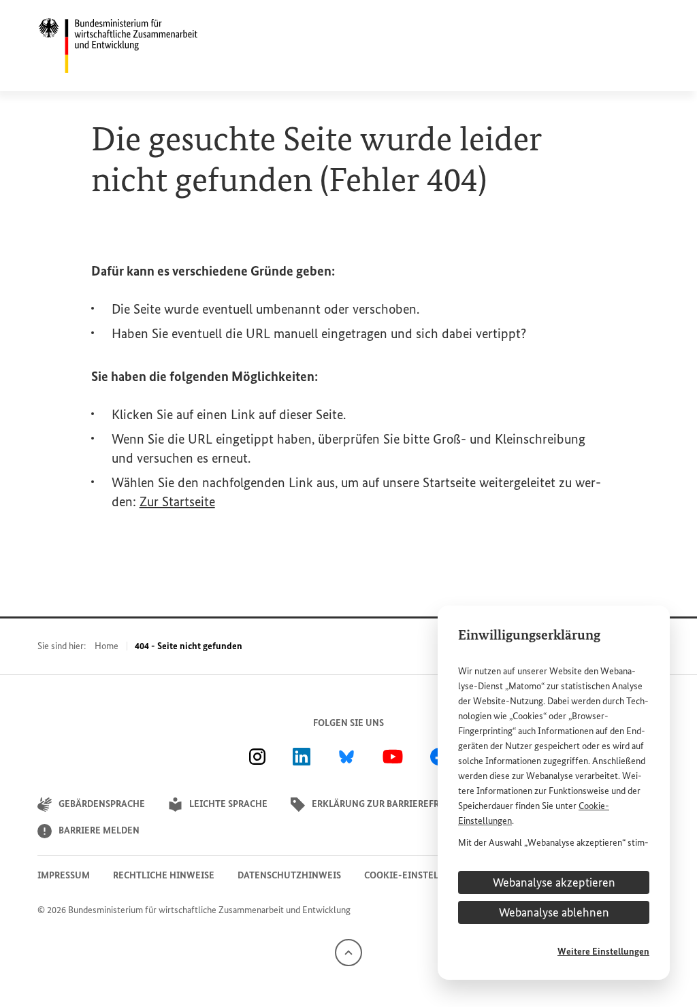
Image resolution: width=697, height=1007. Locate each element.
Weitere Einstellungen (603, 951)
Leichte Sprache (228, 804)
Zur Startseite (177, 501)
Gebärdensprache (102, 804)
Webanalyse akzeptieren (554, 882)
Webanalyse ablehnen (554, 912)
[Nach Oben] (348, 951)
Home (106, 646)
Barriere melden (99, 830)
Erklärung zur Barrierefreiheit (390, 804)
